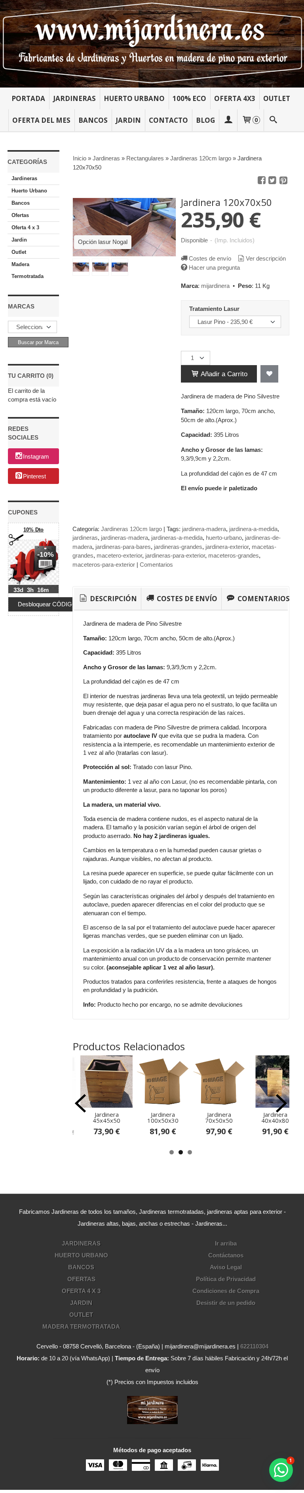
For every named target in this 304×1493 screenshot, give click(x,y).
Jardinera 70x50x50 (219, 1117)
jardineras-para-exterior (175, 555)
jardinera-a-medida (253, 529)
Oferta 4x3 (234, 98)
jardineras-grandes (178, 546)
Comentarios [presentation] (263, 598)
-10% (45, 554)
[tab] (107, 599)
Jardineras (74, 98)
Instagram (36, 456)
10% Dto (33, 530)
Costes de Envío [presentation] (186, 598)
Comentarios (156, 564)
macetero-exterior (119, 555)
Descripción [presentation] (112, 598)
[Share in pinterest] (283, 180)
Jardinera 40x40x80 (275, 1117)
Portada (28, 98)
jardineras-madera (124, 537)
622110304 (254, 1346)
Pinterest (34, 476)
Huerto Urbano (134, 98)
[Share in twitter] (272, 180)
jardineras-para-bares (123, 546)
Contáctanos (225, 1255)
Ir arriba (226, 1243)
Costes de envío (210, 258)
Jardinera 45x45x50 (106, 1117)
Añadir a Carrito (223, 374)
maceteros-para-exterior (103, 564)
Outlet (276, 98)
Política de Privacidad (226, 1279)
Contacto (168, 120)
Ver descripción (266, 258)
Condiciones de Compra (225, 1290)
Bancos (93, 120)
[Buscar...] (273, 120)
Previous (80, 1103)
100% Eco (189, 98)
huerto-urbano (224, 537)
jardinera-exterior (227, 546)
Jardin (128, 120)
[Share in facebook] (261, 180)
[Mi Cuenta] (228, 120)
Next (281, 1103)
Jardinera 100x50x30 (163, 1117)
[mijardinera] (152, 44)
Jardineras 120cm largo (131, 529)
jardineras (85, 537)
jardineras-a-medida (177, 537)
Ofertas (20, 215)
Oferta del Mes (41, 120)
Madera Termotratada (27, 270)
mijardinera (215, 285)
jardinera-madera (204, 529)
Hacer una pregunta (214, 267)
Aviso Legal (226, 1267)
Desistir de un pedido (225, 1302)
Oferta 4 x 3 (25, 227)
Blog (205, 120)
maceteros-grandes (233, 555)
